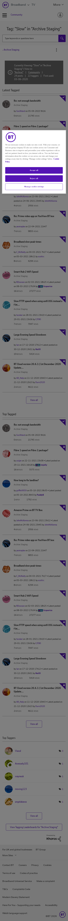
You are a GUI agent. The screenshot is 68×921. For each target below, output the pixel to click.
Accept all (34, 170)
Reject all (34, 178)
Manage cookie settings (34, 186)
